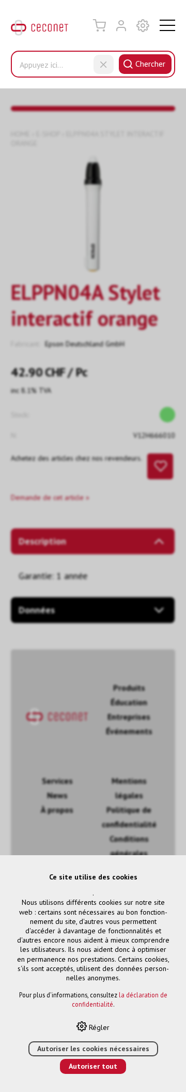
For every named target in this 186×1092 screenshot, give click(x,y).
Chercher (150, 63)
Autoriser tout (93, 1066)
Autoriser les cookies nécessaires (93, 1048)
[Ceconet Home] (39, 30)
